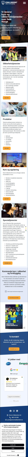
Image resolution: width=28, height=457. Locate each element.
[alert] (14, 291)
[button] (24, 3)
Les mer (7, 97)
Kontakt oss (8, 263)
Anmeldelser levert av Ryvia (14, 401)
